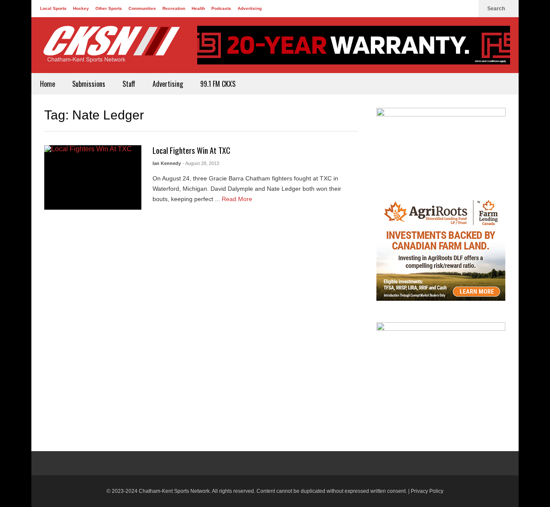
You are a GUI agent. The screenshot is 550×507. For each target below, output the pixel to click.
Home (47, 84)
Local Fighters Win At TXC (191, 150)
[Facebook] (440, 8)
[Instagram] (468, 8)
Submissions (88, 84)
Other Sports (108, 8)
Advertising (250, 8)
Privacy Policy (427, 491)
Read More (238, 198)
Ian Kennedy (167, 163)
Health (198, 8)
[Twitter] (454, 8)
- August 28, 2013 (201, 163)
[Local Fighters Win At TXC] (92, 177)
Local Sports (53, 8)
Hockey (81, 8)
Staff (128, 84)
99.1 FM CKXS (217, 84)
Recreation (173, 8)
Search (496, 9)
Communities (142, 8)
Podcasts (221, 8)
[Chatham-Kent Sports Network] (110, 48)
